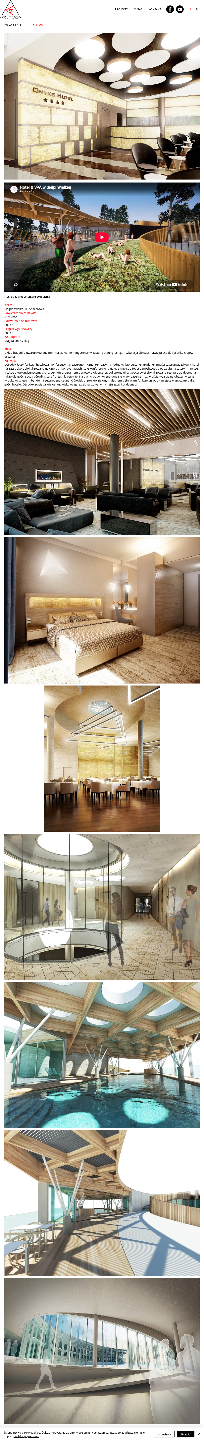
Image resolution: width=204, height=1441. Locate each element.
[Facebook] (170, 9)
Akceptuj (185, 1434)
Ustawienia (164, 1434)
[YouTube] (180, 9)
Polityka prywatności (26, 1436)
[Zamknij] (199, 1434)
